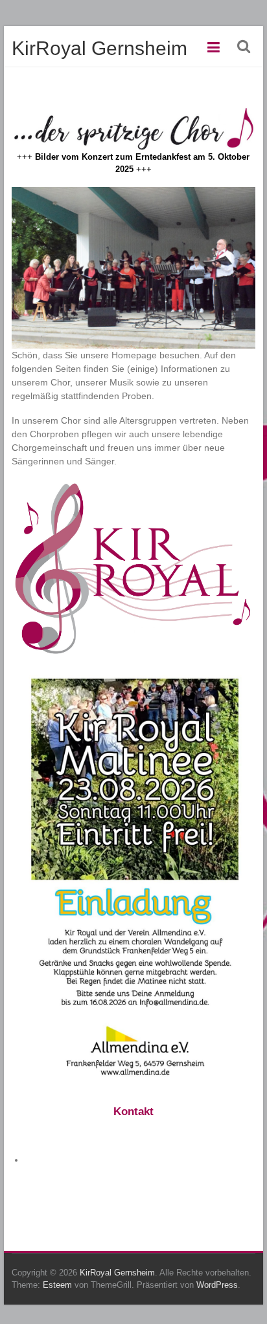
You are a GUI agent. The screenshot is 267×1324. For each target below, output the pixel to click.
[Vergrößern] (238, 203)
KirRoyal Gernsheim (99, 48)
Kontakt (133, 1111)
